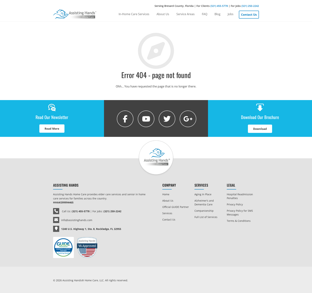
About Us (167, 200)
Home (165, 194)
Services (167, 213)
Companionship (204, 210)
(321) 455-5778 (219, 6)
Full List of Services (205, 217)
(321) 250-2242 (250, 6)
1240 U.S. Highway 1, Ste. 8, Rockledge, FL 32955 (91, 229)
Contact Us (168, 219)
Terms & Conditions (239, 220)
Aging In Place (202, 194)
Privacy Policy (235, 204)
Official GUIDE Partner (175, 207)
